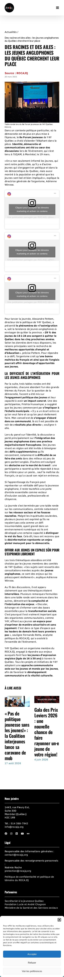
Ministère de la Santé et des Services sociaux (31, 907)
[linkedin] (17, 833)
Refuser (32, 962)
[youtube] (22, 833)
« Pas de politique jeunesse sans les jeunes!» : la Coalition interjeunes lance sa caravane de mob (17, 736)
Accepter (32, 954)
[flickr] (28, 833)
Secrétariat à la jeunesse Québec (24, 900)
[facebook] (6, 833)
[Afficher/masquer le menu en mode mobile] (57, 6)
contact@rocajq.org (16, 854)
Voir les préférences (32, 971)
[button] (59, 919)
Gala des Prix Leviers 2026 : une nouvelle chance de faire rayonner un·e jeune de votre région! (46, 732)
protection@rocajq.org (18, 870)
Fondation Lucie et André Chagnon (25, 904)
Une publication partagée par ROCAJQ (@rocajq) (32, 217)
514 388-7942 (19, 823)
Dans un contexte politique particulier (27, 130)
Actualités (11, 32)
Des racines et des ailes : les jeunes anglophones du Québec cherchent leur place (32, 39)
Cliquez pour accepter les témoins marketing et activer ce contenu (32, 209)
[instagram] (11, 833)
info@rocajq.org (14, 826)
